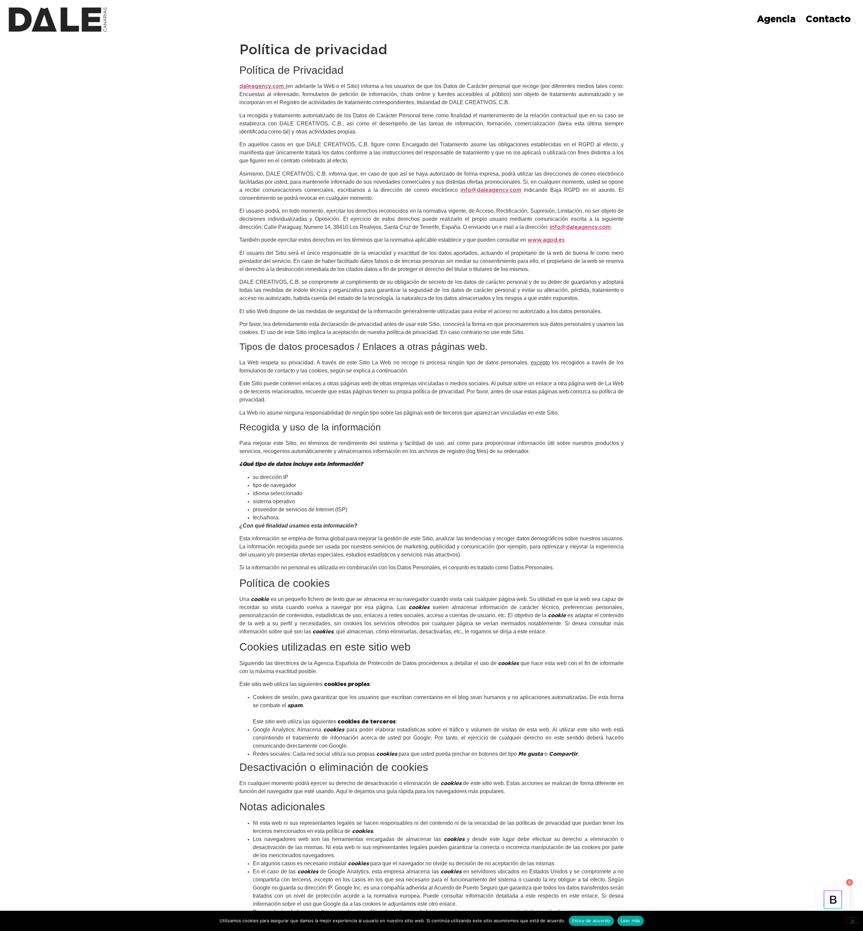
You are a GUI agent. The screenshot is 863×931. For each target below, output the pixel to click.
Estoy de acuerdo (591, 920)
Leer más (631, 920)
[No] (852, 921)
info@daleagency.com (490, 190)
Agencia (776, 20)
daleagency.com (261, 86)
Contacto (828, 20)
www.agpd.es (546, 240)
